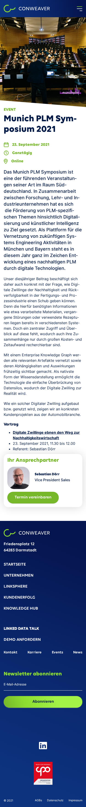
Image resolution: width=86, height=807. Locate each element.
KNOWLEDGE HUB (21, 609)
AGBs (38, 800)
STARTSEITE (15, 565)
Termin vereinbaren (33, 497)
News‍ (77, 652)
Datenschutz (55, 800)
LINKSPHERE (16, 587)
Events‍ (57, 652)
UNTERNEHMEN (18, 576)
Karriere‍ (35, 652)
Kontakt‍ (10, 652)
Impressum (75, 800)
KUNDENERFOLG (19, 598)
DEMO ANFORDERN (22, 640)
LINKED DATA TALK (21, 629)
